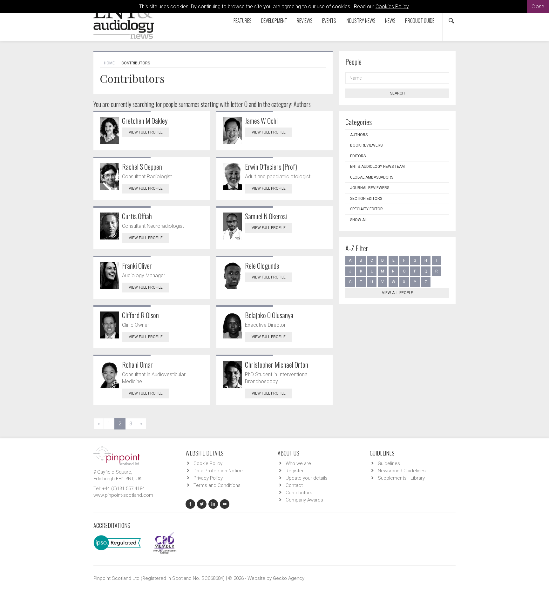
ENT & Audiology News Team (377, 166)
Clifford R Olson (140, 315)
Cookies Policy (392, 6)
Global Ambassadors (371, 177)
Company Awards (304, 500)
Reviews (305, 20)
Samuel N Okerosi (266, 216)
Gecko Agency (288, 578)
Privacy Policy (208, 478)
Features (243, 20)
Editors (358, 156)
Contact (294, 485)
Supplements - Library (401, 478)
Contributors (299, 492)
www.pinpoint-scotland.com (123, 495)
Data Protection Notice (218, 471)
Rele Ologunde (262, 265)
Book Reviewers (366, 145)
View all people (397, 293)
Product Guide (419, 20)
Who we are (298, 463)
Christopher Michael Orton (276, 364)
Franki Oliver (137, 265)
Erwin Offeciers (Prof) (271, 166)
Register (295, 471)
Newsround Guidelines (402, 471)
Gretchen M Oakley (144, 120)
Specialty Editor (366, 209)
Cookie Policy (207, 463)
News (390, 20)
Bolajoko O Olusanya (269, 315)
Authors (359, 135)
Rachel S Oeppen (142, 166)
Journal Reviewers (369, 188)
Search (397, 93)
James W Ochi (261, 120)
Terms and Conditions (217, 485)
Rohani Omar (137, 364)
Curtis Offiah (137, 216)
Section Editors (366, 198)
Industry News (361, 20)
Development (274, 20)
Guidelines (389, 463)
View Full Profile (146, 132)
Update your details (307, 478)
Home (109, 63)
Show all (359, 220)
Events (329, 20)
